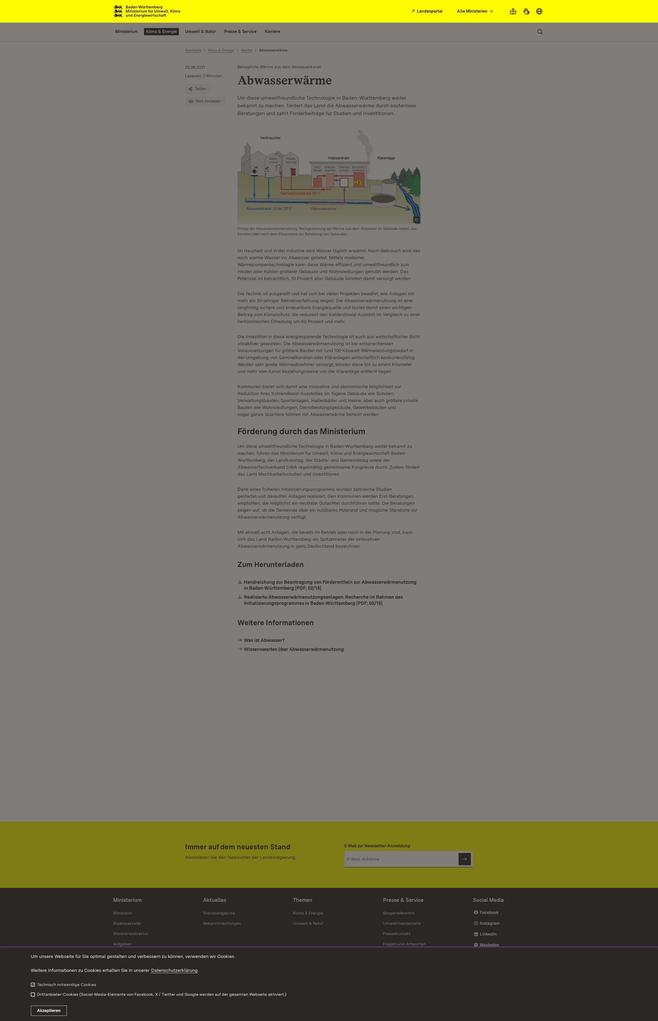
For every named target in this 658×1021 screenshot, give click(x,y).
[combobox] (476, 11)
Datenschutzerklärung (174, 970)
